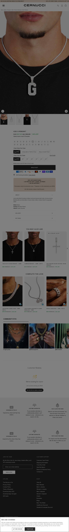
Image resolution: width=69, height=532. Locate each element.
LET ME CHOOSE (17, 529)
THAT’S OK (30, 529)
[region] (34, 524)
